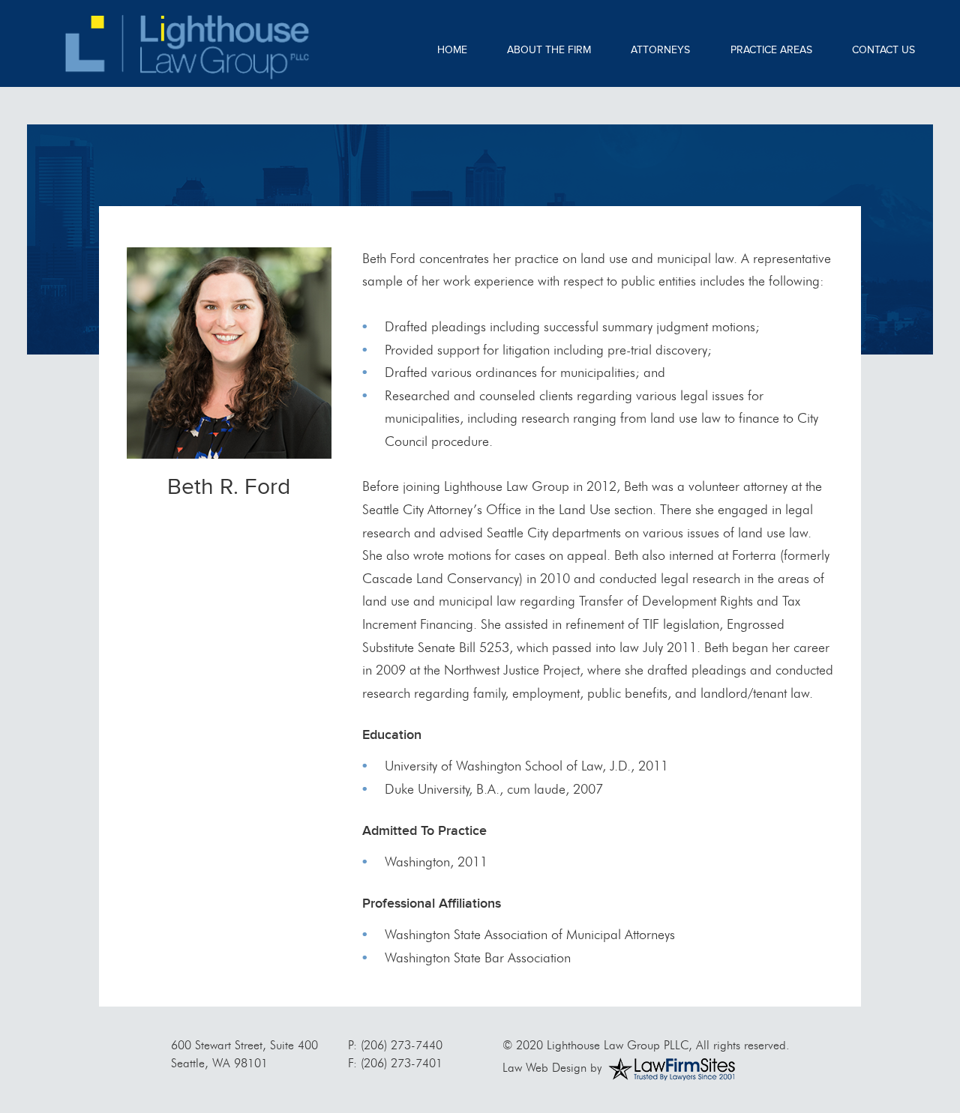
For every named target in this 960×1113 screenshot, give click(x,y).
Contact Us (883, 49)
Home (452, 49)
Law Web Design (544, 1068)
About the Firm (549, 49)
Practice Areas (771, 49)
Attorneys (660, 49)
